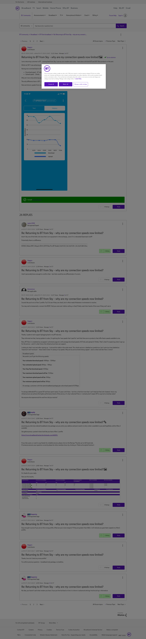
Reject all (65, 84)
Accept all (51, 84)
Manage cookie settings (80, 84)
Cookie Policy (78, 78)
